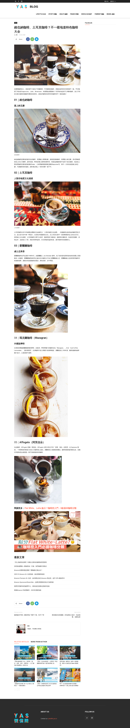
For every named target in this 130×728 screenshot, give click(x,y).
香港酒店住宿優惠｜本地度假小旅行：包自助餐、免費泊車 (66, 616)
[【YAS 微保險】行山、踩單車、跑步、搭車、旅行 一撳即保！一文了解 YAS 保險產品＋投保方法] (24, 653)
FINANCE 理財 (74, 14)
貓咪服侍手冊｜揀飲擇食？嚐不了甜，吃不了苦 (29, 615)
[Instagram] (21, 1)
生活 (16, 22)
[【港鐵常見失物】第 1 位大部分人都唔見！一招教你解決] (24, 675)
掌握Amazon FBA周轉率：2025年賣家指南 (27, 590)
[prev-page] (15, 689)
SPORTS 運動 (52, 14)
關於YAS (106, 1)
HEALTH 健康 (63, 14)
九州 (38, 681)
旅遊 (16, 681)
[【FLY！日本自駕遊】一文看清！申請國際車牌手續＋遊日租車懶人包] (47, 653)
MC (17, 35)
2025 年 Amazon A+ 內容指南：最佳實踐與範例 (29, 574)
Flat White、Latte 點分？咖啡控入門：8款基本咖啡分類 (50, 508)
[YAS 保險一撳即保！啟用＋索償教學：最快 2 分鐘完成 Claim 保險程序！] (70, 653)
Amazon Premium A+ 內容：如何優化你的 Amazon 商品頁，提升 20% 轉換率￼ (39, 578)
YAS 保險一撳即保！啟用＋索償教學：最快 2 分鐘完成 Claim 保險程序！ (69, 663)
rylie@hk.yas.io (52, 718)
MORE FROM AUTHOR (39, 642)
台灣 (61, 681)
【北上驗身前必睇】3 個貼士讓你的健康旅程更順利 (30, 562)
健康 (16, 659)
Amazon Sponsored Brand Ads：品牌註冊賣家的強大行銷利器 (34, 582)
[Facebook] (18, 1)
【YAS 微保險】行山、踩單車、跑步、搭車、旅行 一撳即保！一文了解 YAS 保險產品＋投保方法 (24, 663)
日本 (38, 659)
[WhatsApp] (32, 39)
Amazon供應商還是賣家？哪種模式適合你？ (28, 570)
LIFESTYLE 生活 (41, 14)
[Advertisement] (100, 93)
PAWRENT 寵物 (99, 14)
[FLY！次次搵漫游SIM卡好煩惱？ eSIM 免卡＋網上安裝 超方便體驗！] (70, 675)
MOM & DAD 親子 (86, 14)
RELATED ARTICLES (21, 642)
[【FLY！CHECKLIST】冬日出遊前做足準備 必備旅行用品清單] (47, 675)
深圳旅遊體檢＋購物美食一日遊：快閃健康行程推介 (30, 566)
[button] (15, 1)
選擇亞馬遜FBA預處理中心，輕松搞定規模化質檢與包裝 (32, 586)
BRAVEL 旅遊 (110, 14)
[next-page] (18, 689)
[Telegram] (37, 39)
